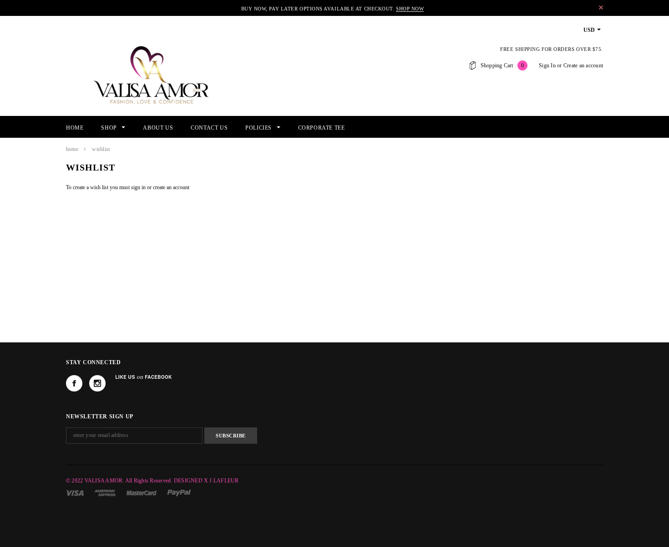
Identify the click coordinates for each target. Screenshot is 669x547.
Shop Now (410, 8)
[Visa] (75, 492)
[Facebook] (74, 383)
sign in (138, 187)
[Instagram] (97, 383)
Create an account (583, 65)
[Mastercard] (142, 492)
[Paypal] (179, 492)
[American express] (105, 492)
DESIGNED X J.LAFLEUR (206, 480)
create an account (171, 187)
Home (72, 149)
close (601, 7)
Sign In (547, 65)
